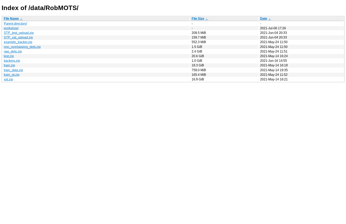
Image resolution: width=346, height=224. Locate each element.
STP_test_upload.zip (19, 32)
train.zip (9, 65)
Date (263, 18)
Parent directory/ (15, 23)
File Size (198, 18)
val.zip (8, 79)
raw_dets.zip (13, 51)
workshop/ (11, 28)
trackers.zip (12, 60)
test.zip (9, 56)
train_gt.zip (11, 74)
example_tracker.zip (18, 42)
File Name (11, 18)
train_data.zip (13, 70)
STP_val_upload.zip (18, 37)
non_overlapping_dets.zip (22, 47)
